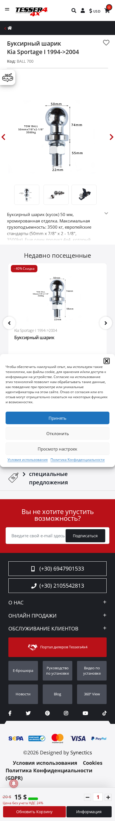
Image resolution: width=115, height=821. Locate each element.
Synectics (81, 752)
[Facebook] (9, 713)
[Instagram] (66, 713)
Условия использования (28, 459)
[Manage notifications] (13, 783)
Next (111, 137)
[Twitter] (28, 713)
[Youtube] (85, 713)
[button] (106, 361)
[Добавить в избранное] (106, 42)
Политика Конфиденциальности (78, 459)
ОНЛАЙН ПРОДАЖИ (32, 616)
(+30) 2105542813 (61, 585)
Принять (57, 418)
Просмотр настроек (57, 449)
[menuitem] (74, 10)
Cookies (92, 762)
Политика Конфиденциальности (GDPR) (49, 774)
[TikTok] (104, 713)
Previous (3, 137)
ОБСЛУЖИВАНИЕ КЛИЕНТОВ (43, 629)
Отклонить (57, 433)
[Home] (10, 28)
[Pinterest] (47, 713)
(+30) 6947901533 (61, 568)
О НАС (15, 603)
